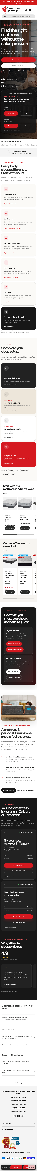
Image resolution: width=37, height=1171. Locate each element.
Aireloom (4, 145)
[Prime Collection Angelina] (25, 561)
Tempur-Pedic (24, 145)
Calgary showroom (14, 643)
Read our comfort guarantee (25, 790)
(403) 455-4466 (16, 1111)
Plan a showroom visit (18, 65)
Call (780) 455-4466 (18, 922)
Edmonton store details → (10, 927)
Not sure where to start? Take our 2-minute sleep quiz (19, 72)
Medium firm (24, 470)
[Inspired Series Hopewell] (10, 503)
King (17, 470)
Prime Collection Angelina (23, 575)
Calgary (16, 1167)
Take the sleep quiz (14, 677)
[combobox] (18, 16)
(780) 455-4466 (16, 1104)
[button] (30, 10)
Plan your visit (8, 790)
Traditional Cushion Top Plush (9, 575)
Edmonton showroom (15, 649)
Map (24, 1104)
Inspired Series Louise (24, 518)
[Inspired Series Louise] (25, 503)
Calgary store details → (10, 876)
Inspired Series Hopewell (8, 519)
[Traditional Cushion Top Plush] (10, 561)
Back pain (5, 474)
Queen (11, 470)
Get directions (18, 865)
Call (26, 113)
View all (5, 493)
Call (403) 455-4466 (18, 871)
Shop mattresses (18, 60)
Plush (12, 474)
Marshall (13, 145)
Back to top (18, 1083)
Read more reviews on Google (9, 991)
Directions (11, 113)
